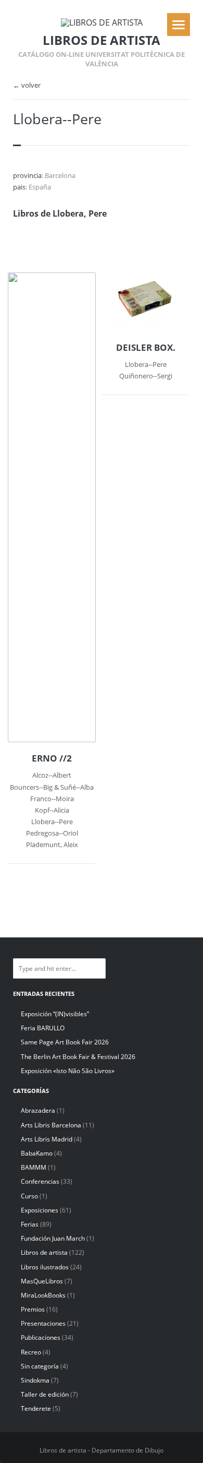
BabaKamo (37, 1153)
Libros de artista (44, 1252)
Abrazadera (38, 1110)
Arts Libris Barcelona (51, 1125)
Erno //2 (52, 758)
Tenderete (36, 1408)
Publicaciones (40, 1337)
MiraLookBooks (43, 1295)
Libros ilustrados (45, 1267)
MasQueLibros (42, 1281)
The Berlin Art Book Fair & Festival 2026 (78, 1056)
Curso (29, 1196)
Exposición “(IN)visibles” (55, 1013)
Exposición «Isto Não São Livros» (68, 1070)
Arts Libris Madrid (46, 1139)
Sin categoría (40, 1366)
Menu (178, 24)
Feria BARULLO (43, 1028)
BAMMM (33, 1167)
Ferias (30, 1224)
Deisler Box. (145, 347)
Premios (33, 1309)
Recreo (31, 1352)
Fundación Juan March (53, 1238)
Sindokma (35, 1380)
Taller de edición (45, 1394)
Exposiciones (39, 1210)
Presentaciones (43, 1323)
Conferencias (40, 1181)
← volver (27, 85)
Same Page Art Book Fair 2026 (65, 1042)
